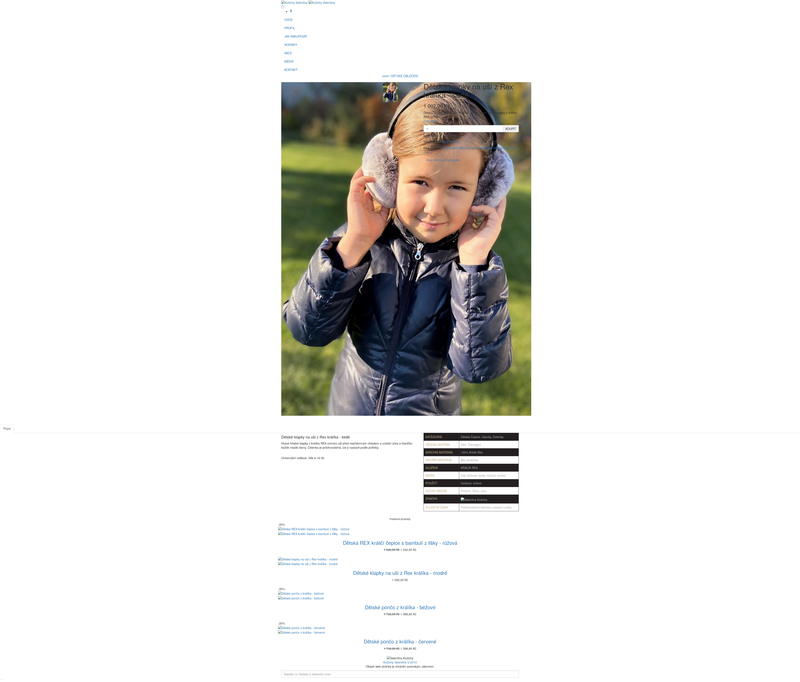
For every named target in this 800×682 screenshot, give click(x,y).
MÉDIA (289, 61)
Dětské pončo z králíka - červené (400, 641)
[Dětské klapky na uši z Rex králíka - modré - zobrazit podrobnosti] (400, 561)
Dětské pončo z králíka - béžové (400, 607)
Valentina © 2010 (405, 662)
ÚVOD (288, 20)
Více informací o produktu (443, 160)
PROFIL (289, 28)
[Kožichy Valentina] (308, 2)
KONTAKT (291, 70)
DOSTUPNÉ (451, 142)
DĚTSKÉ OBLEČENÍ (404, 76)
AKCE (288, 53)
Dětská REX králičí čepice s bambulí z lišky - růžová (400, 542)
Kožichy (388, 662)
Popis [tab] (7, 428)
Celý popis (430, 121)
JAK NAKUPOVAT (296, 36)
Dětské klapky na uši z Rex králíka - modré (400, 572)
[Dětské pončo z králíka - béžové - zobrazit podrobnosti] (400, 595)
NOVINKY (290, 45)
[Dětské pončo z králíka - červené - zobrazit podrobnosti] (400, 630)
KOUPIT (510, 129)
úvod (385, 76)
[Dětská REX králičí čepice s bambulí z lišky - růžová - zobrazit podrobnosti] (400, 531)
